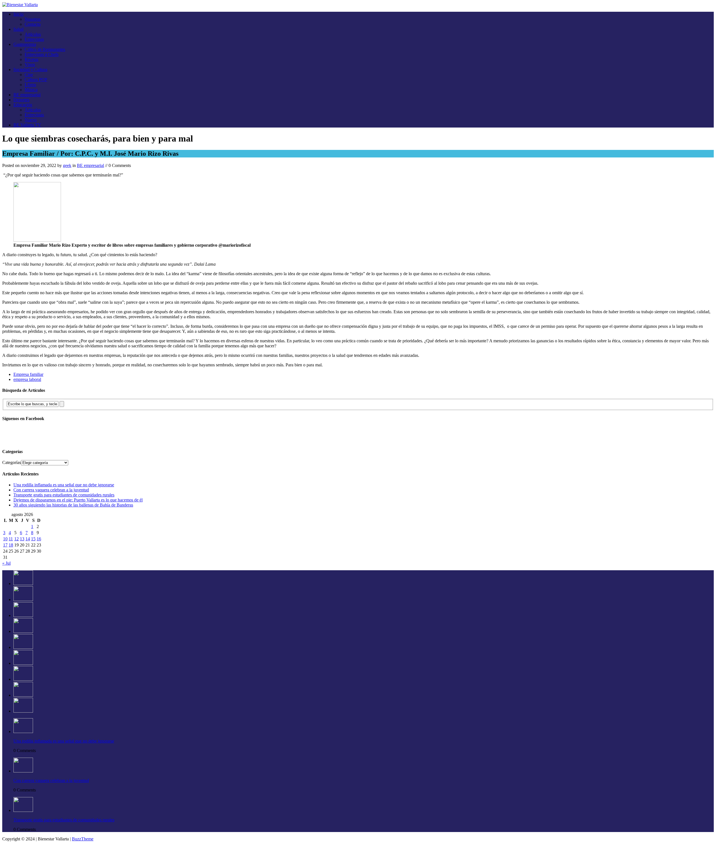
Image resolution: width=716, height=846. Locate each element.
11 (11, 538)
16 (39, 538)
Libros (30, 84)
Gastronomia (24, 44)
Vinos (30, 64)
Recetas (31, 59)
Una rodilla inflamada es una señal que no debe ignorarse (63, 484)
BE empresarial (27, 94)
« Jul (6, 563)
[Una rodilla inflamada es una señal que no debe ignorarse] (23, 583)
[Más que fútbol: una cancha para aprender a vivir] (23, 695)
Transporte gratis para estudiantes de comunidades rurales (63, 494)
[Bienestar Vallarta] (20, 4)
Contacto (33, 24)
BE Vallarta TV (27, 124)
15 (33, 538)
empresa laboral (27, 379)
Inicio (18, 14)
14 (27, 538)
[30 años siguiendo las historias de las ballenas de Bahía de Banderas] (23, 647)
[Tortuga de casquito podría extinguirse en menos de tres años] (23, 711)
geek (67, 165)
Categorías (11, 462)
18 (11, 545)
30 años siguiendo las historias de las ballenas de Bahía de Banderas (73, 505)
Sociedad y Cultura (30, 69)
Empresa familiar (28, 374)
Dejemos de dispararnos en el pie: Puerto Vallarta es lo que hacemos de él (78, 500)
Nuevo (31, 119)
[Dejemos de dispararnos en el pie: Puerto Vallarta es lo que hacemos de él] (23, 631)
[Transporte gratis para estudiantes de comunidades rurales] (23, 615)
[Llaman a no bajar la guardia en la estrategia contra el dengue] (23, 679)
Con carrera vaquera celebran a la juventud (51, 489)
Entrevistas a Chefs (41, 54)
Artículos (33, 34)
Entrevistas (34, 39)
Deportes (21, 99)
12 (16, 538)
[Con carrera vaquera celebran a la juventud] (23, 599)
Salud (18, 29)
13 (22, 538)
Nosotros (33, 19)
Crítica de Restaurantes (45, 49)
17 (5, 545)
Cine (29, 74)
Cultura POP (36, 79)
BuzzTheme (82, 838)
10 (5, 538)
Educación (22, 104)
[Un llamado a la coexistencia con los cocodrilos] (23, 663)
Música (31, 89)
